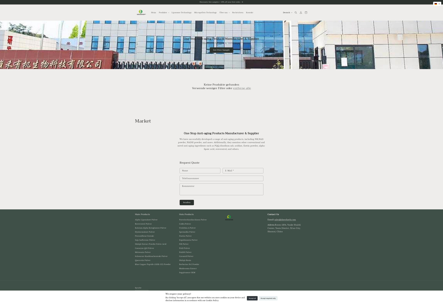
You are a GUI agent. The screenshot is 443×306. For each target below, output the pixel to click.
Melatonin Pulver (143, 252)
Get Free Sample (221, 50)
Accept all (252, 298)
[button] (163, 12)
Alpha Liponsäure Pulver (146, 220)
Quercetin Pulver (143, 260)
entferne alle (242, 88)
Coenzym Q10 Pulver (144, 248)
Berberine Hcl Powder (189, 264)
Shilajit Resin (185, 260)
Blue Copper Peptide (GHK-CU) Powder (153, 264)
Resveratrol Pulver (143, 224)
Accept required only (268, 298)
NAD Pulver (184, 248)
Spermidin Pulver (187, 232)
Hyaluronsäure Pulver (145, 232)
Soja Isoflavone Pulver (145, 240)
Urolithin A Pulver (187, 228)
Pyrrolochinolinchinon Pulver (193, 220)
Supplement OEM (187, 273)
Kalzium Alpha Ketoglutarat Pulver (150, 228)
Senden (186, 202)
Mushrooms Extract (188, 268)
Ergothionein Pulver (188, 240)
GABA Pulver (185, 224)
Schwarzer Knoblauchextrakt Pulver (151, 256)
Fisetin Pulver (185, 236)
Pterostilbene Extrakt (144, 236)
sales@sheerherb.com (285, 219)
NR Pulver (184, 244)
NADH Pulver (185, 252)
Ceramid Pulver (186, 256)
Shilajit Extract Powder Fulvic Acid (150, 244)
